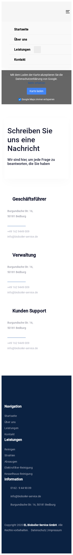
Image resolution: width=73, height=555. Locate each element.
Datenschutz (38, 530)
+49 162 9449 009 (18, 231)
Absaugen (10, 461)
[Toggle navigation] (59, 11)
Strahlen (9, 455)
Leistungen (11, 428)
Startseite (10, 415)
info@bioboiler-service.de (22, 236)
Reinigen (9, 449)
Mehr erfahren (36, 82)
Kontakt (9, 434)
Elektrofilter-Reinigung (18, 467)
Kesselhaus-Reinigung (18, 473)
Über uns (10, 422)
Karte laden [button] (36, 91)
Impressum (55, 530)
